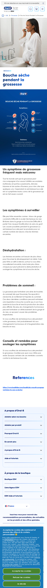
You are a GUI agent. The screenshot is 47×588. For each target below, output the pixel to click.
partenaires (9, 539)
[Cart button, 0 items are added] (36, 9)
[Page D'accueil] (3, 15)
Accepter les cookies (21, 571)
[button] (23, 416)
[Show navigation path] (7, 15)
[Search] (30, 9)
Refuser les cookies (21, 577)
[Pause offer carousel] (43, 3)
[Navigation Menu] (42, 9)
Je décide (21, 584)
